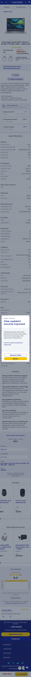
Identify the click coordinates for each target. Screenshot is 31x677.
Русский (12, 318)
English (6, 318)
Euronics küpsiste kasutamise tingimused (13, 344)
